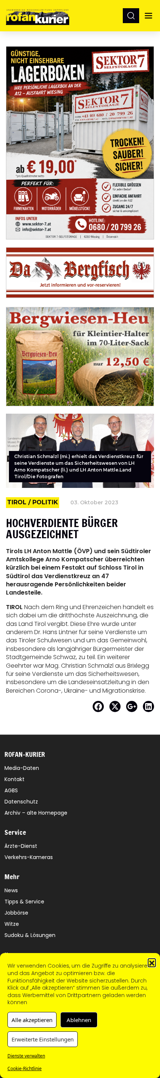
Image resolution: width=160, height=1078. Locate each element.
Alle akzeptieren (32, 1020)
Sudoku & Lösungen (29, 935)
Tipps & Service (24, 901)
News (11, 890)
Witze (11, 924)
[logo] (37, 15)
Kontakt (14, 779)
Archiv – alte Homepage (35, 813)
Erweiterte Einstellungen (43, 1039)
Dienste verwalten (26, 1056)
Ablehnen (79, 1020)
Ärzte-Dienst (20, 846)
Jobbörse (16, 912)
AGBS (11, 790)
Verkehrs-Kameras (28, 857)
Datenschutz (21, 801)
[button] (152, 962)
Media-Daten (21, 768)
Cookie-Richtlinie (24, 1068)
